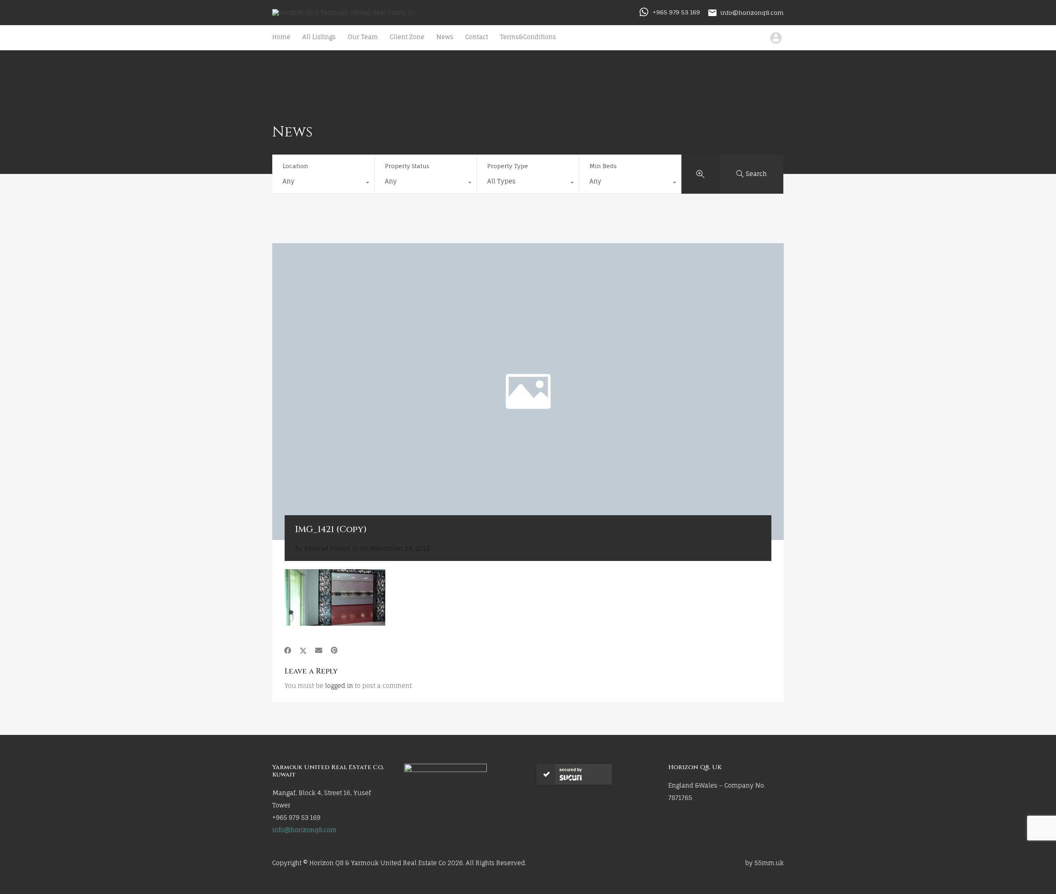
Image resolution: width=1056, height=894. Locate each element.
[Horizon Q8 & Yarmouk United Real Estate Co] (343, 12)
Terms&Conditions (528, 37)
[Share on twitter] (303, 650)
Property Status (407, 165)
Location (295, 165)
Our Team (363, 37)
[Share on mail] (318, 650)
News (444, 37)
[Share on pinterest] (334, 650)
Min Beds (603, 165)
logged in (339, 686)
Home (281, 37)
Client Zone (407, 37)
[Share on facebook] (287, 650)
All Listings (319, 37)
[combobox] (323, 183)
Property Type (507, 165)
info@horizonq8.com (752, 12)
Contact (476, 37)
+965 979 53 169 (676, 12)
